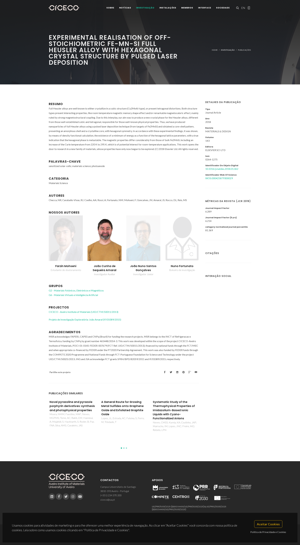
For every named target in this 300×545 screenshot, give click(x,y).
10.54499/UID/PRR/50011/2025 (189, 506)
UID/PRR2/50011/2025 (216, 506)
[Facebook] (59, 496)
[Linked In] (52, 496)
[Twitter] (66, 496)
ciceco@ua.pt (107, 499)
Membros (187, 7)
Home (215, 50)
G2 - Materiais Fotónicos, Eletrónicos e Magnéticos (76, 290)
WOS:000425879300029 (219, 178)
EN (242, 7)
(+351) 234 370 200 (111, 495)
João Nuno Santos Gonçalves (143, 268)
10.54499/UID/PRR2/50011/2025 (170, 509)
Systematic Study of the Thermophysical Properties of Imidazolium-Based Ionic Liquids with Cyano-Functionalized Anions (174, 410)
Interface (204, 7)
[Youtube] (80, 496)
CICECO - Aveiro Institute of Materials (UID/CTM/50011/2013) (83, 311)
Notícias (125, 7)
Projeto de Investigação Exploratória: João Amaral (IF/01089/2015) (85, 319)
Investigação (145, 7)
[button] (121, 448)
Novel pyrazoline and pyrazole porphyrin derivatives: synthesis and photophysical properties (72, 406)
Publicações (244, 50)
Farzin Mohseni (65, 266)
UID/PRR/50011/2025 (161, 506)
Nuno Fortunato (182, 266)
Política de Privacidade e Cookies (268, 531)
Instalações (167, 7)
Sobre (110, 7)
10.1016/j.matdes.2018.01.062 (221, 168)
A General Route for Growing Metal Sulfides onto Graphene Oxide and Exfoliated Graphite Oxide (122, 408)
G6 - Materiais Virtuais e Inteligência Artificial (73, 294)
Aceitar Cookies (268, 524)
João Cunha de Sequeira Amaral (104, 268)
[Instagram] (73, 496)
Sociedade (223, 7)
